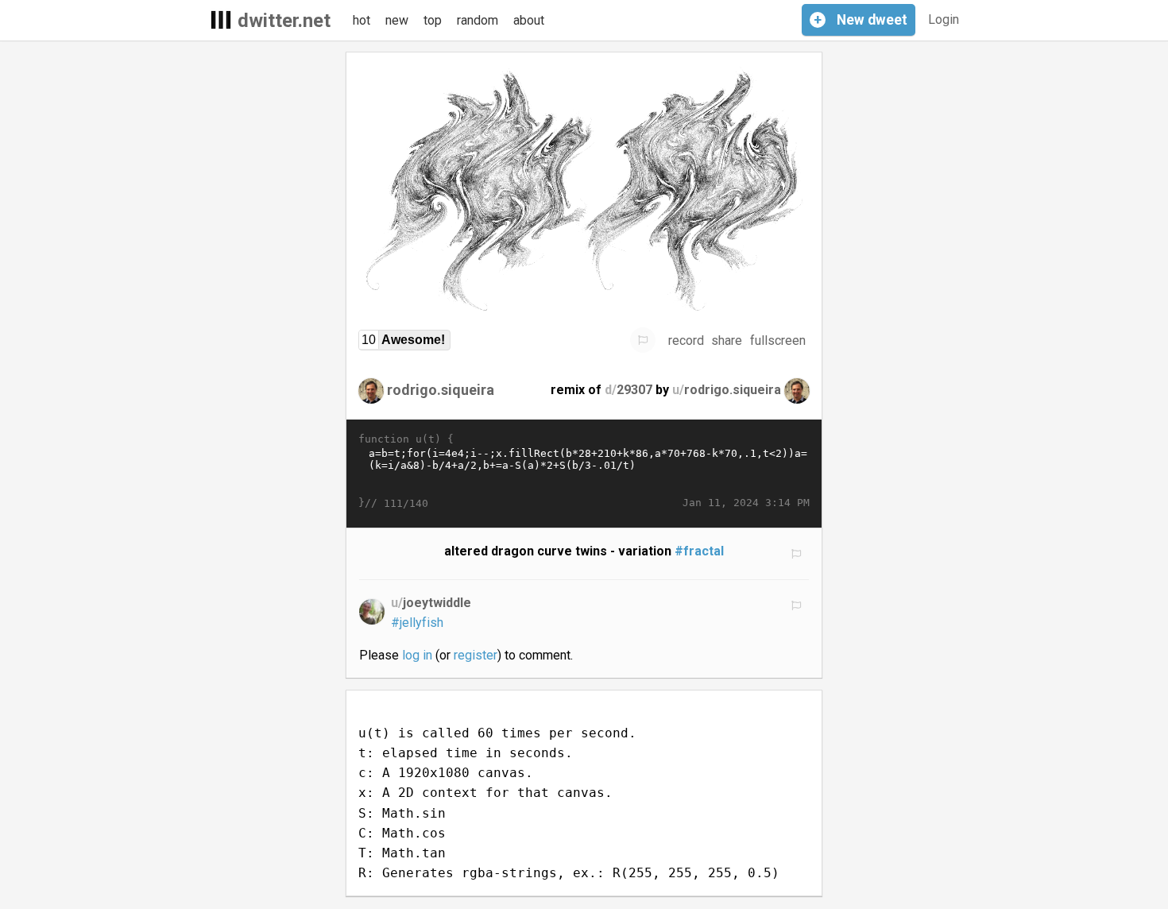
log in (417, 655)
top (432, 20)
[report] (643, 340)
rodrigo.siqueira (440, 389)
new (396, 20)
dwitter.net (284, 21)
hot (361, 20)
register (475, 655)
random (477, 20)
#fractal (699, 551)
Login (943, 19)
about (528, 20)
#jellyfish (417, 622)
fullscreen (778, 340)
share (726, 340)
